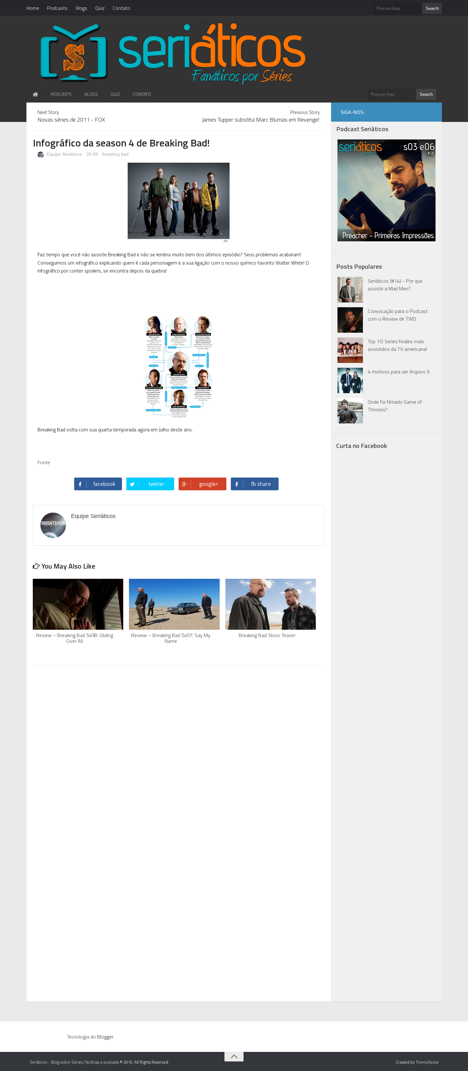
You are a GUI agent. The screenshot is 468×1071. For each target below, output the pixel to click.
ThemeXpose (427, 1062)
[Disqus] (178, 752)
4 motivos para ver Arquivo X (399, 371)
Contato (121, 8)
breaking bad (115, 154)
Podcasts (57, 8)
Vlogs (81, 8)
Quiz (100, 8)
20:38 (92, 154)
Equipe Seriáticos (64, 154)
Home (32, 8)
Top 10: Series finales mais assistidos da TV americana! (397, 345)
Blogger (105, 1036)
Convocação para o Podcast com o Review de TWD (398, 315)
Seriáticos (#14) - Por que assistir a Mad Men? (395, 284)
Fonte (44, 462)
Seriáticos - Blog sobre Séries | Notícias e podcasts (74, 1062)
